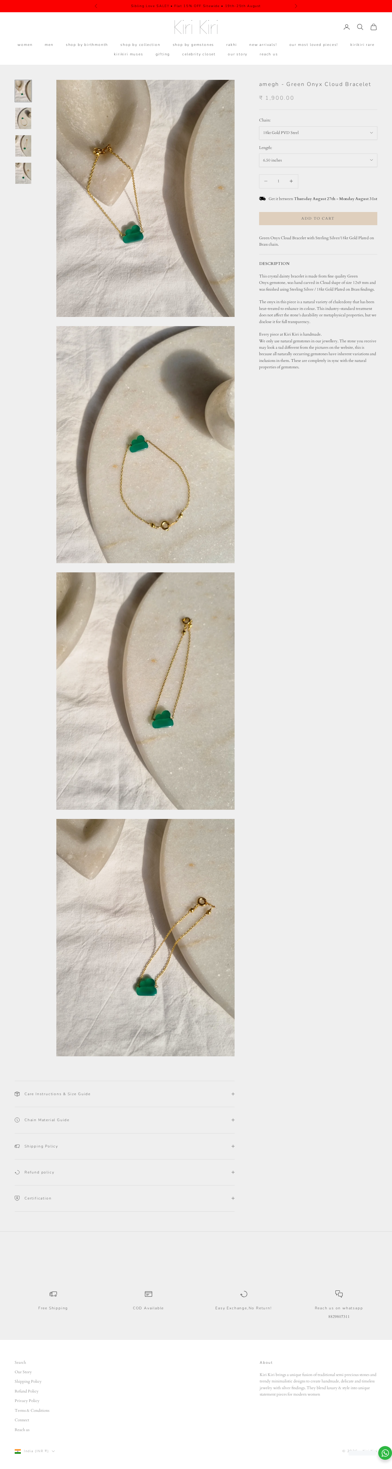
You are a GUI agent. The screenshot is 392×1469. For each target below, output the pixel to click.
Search (20, 1362)
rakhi (231, 44)
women (24, 44)
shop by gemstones (193, 44)
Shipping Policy (28, 1381)
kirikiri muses (128, 54)
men (49, 44)
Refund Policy (27, 1391)
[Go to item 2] (23, 118)
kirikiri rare (362, 44)
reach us (269, 54)
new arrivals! (263, 44)
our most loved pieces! (313, 44)
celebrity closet (199, 54)
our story (237, 54)
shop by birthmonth (87, 44)
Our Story (23, 1372)
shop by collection (140, 44)
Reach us (22, 1430)
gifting (163, 54)
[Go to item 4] (23, 173)
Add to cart (318, 218)
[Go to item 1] (23, 91)
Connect (22, 1420)
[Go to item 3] (23, 146)
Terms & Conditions (32, 1410)
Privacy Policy (27, 1401)
